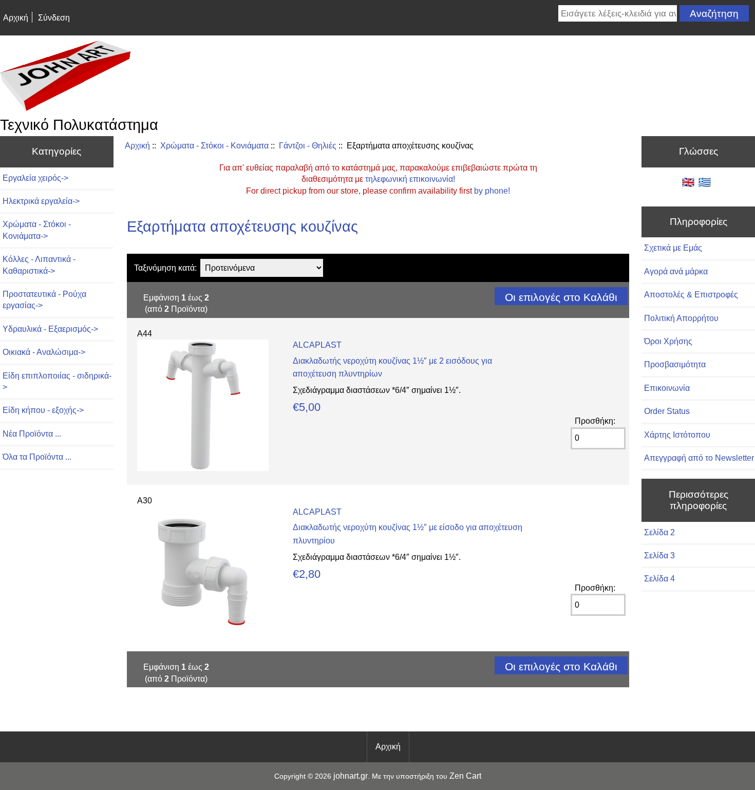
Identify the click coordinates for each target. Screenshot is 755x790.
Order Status (667, 411)
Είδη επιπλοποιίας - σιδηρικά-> (57, 381)
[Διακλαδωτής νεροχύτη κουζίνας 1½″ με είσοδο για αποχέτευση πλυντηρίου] (203, 635)
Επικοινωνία (667, 388)
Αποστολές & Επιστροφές (691, 294)
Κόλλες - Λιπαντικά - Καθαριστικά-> (39, 265)
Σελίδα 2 (659, 532)
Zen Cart (465, 776)
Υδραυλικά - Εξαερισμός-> (50, 329)
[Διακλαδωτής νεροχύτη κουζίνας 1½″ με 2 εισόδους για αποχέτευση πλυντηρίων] (203, 468)
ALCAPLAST (317, 345)
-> (37, 230)
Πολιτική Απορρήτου (681, 318)
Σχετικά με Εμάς (673, 247)
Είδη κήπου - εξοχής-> (43, 410)
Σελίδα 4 (659, 578)
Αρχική (15, 17)
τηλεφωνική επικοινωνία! (410, 179)
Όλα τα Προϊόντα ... (37, 457)
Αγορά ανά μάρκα (676, 271)
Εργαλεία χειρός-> (35, 178)
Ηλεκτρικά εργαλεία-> (41, 201)
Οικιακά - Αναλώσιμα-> (44, 352)
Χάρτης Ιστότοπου (677, 434)
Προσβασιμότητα (675, 364)
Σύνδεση (54, 17)
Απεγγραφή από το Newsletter (699, 458)
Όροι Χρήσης (668, 341)
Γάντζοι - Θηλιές (307, 145)
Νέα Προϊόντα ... (32, 433)
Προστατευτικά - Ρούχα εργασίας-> (44, 300)
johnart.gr (350, 776)
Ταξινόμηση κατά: (165, 268)
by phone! (492, 190)
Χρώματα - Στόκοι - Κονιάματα (214, 145)
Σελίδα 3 (659, 555)
